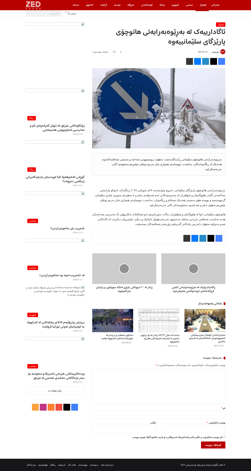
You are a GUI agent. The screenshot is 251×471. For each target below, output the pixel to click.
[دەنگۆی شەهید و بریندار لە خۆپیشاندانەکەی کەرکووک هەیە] (112, 320)
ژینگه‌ (162, 5)
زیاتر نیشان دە (55, 390)
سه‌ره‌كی (215, 5)
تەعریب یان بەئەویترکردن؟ (67, 228)
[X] (213, 61)
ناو (223, 408)
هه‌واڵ (203, 5)
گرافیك (103, 5)
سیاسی (189, 5)
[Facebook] (221, 61)
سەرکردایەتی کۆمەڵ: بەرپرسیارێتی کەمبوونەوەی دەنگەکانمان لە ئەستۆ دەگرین (207, 338)
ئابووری (175, 5)
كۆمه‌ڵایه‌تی (147, 5)
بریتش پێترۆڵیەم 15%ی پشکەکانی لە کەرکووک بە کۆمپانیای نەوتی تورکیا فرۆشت (56, 324)
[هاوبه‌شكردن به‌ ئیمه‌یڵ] (189, 61)
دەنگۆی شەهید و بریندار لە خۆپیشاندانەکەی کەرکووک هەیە (117, 337)
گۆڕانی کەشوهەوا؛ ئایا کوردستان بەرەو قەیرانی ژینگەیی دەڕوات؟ (55, 179)
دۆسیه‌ (117, 5)
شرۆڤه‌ (130, 5)
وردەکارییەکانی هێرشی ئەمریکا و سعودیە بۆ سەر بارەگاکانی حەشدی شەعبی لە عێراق (56, 376)
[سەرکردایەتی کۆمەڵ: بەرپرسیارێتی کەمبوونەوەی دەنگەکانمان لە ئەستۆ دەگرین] (204, 320)
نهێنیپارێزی (43, 464)
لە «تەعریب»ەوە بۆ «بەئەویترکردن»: (62, 275)
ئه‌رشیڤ (62, 464)
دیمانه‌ (76, 5)
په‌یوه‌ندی (94, 464)
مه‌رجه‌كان (31, 464)
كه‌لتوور (89, 5)
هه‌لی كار (72, 464)
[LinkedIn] (205, 61)
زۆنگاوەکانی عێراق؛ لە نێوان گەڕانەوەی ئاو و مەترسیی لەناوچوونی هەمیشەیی (57, 128)
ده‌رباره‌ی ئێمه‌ (107, 464)
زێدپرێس (215, 52)
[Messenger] (197, 61)
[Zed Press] (34, 5)
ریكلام (53, 464)
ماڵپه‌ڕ (153, 422)
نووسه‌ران (83, 464)
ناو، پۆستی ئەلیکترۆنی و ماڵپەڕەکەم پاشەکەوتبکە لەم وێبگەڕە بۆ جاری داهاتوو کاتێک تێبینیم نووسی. (177, 437)
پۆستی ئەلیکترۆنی (216, 422)
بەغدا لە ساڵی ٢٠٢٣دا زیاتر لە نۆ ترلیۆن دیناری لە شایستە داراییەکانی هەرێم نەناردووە (160, 339)
